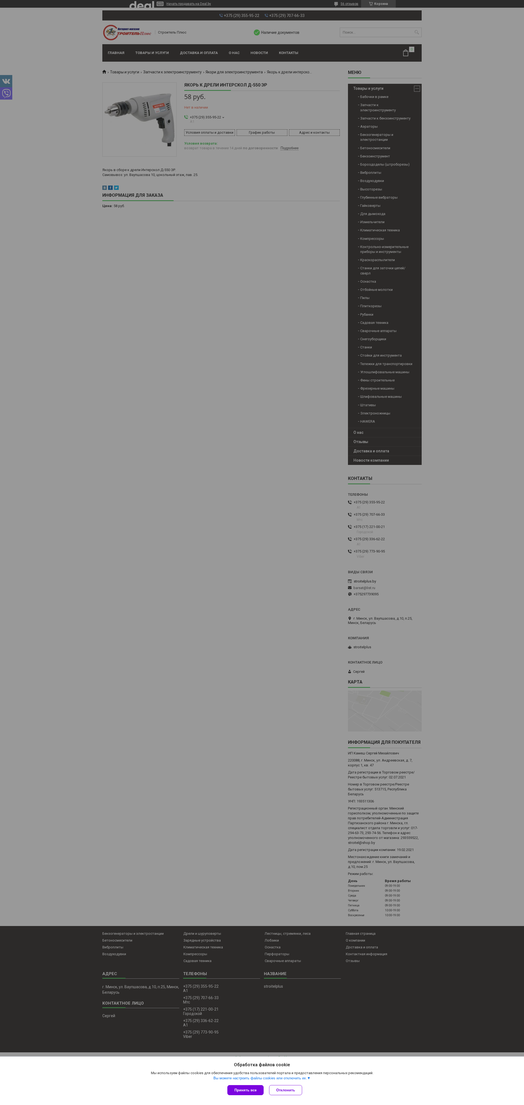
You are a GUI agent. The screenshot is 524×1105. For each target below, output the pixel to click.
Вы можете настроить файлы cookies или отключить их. (260, 1078)
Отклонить (285, 1090)
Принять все (245, 1090)
